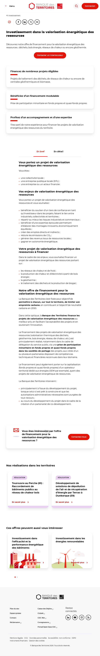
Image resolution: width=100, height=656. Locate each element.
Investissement (14, 16)
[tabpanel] (50, 281)
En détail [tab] (58, 152)
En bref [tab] (40, 152)
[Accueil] (45, 6)
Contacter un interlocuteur (50, 55)
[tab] (15, 516)
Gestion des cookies (37, 641)
